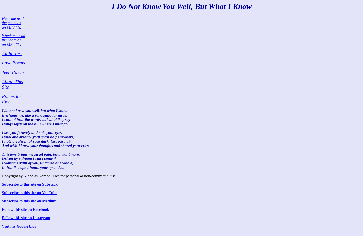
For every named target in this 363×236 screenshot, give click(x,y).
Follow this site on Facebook (25, 209)
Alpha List (12, 53)
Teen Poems (13, 72)
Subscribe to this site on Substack (30, 184)
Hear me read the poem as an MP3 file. (13, 22)
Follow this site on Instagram (26, 218)
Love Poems (13, 62)
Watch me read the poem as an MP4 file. (13, 40)
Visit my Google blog (19, 226)
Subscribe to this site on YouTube (29, 193)
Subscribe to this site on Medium (29, 201)
